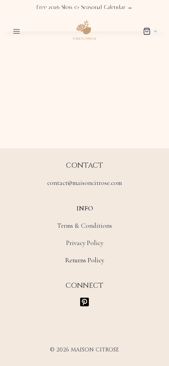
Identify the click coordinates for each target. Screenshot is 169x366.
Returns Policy (84, 260)
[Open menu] (16, 31)
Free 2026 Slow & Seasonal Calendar (84, 7)
